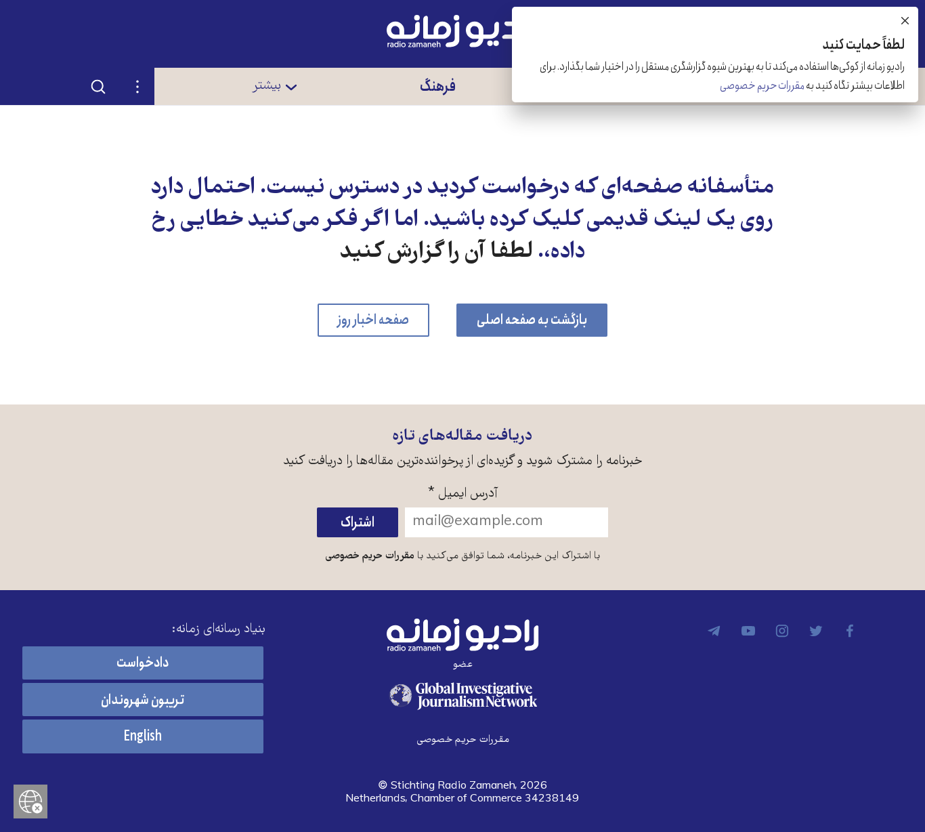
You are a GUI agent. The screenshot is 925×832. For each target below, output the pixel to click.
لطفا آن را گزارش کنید (436, 253)
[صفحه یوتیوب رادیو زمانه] (748, 630)
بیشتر (266, 86)
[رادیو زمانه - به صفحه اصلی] (462, 634)
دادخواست (142, 663)
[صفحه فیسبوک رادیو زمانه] (849, 630)
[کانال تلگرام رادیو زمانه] (714, 630)
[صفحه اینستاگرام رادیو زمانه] (782, 630)
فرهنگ (438, 86)
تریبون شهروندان (142, 700)
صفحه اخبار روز (373, 320)
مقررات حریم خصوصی (369, 556)
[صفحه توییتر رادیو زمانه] (816, 630)
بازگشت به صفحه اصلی (532, 320)
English (142, 737)
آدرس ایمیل (463, 494)
